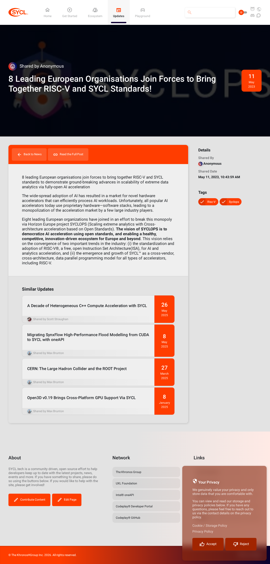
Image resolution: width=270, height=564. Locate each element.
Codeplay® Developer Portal (134, 506)
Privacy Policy (202, 531)
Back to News (33, 154)
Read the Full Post (71, 154)
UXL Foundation (126, 483)
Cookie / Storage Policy (209, 526)
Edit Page (70, 499)
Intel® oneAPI (125, 495)
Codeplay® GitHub (128, 517)
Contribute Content (32, 499)
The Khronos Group (128, 472)
